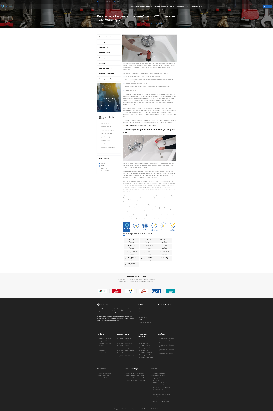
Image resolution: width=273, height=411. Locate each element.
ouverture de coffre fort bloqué (160, 401)
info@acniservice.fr (109, 109)
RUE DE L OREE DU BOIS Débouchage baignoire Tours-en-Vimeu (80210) (164, 253)
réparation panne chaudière (166, 338)
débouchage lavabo (103, 42)
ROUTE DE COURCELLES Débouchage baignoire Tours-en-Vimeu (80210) (147, 247)
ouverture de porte (157, 380)
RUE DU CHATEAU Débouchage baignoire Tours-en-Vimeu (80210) (131, 247)
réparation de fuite (147, 6)
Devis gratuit (267, 6)
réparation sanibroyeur (124, 348)
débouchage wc (102, 63)
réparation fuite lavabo (125, 338)
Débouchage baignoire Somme (130, 24)
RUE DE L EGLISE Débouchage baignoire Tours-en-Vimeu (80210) (164, 247)
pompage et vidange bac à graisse (134, 373)
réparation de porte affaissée (160, 392)
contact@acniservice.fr (145, 322)
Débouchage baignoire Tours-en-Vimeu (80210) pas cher (140, 125)
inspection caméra (103, 378)
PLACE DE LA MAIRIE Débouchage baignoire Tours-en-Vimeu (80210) (147, 253)
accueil (132, 6)
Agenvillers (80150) (106, 140)
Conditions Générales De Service (150, 409)
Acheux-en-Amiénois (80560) (108, 130)
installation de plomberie (104, 338)
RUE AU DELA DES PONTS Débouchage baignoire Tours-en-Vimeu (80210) (147, 259)
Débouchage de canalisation (143, 335)
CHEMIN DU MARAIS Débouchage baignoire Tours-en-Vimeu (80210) (164, 241)
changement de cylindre (158, 375)
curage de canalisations (104, 373)
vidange (188, 6)
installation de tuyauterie (104, 343)
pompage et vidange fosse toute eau (135, 378)
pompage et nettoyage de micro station (135, 380)
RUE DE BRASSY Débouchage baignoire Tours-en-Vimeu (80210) (147, 241)
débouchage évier (103, 47)
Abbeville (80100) (105, 123)
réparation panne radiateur (166, 353)
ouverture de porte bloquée (159, 382)
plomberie (138, 6)
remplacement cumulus (104, 353)
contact (200, 6)
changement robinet (103, 341)
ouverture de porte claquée (159, 385)
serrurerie (194, 6)
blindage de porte (157, 397)
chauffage (172, 6)
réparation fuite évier (124, 341)
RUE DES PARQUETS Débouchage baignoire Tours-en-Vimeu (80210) (131, 259)
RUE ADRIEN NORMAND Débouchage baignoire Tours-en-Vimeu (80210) (131, 241)
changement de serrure (158, 373)
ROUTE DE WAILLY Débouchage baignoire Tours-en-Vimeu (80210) (131, 265)
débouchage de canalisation (161, 6)
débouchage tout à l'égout (105, 79)
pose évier (101, 346)
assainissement (180, 6)
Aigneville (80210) (105, 144)
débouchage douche (104, 52)
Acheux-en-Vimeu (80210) (107, 133)
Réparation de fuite (123, 334)
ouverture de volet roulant (159, 399)
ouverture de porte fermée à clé (161, 387)
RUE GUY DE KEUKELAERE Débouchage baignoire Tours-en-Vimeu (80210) (131, 253)
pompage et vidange (131, 369)
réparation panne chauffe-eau (126, 350)
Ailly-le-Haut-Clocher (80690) (108, 147)
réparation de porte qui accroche (161, 394)
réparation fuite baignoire (125, 343)
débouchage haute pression (106, 73)
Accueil (99, 24)
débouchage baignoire (104, 58)
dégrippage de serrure (158, 378)
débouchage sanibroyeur (105, 68)
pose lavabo (101, 348)
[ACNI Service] (7, 6)
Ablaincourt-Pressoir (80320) (108, 126)
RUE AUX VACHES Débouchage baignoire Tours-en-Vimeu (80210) (164, 259)
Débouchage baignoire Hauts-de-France (111, 24)
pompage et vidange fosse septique (134, 375)
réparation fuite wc (124, 346)
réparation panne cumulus (125, 353)
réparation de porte (157, 389)
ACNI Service (127, 409)
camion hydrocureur (103, 375)
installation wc (102, 350)
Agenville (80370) (105, 137)
